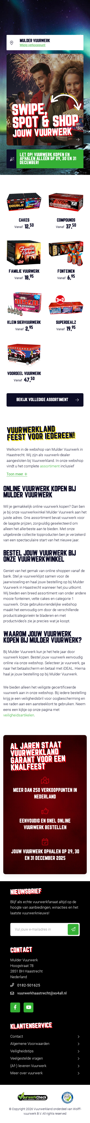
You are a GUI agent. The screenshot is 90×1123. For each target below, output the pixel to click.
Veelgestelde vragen (26, 1058)
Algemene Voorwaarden (29, 1043)
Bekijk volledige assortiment (42, 400)
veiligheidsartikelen (18, 715)
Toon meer (15, 474)
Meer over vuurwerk (26, 1073)
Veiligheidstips (22, 1051)
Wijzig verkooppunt (32, 45)
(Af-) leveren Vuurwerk (28, 1066)
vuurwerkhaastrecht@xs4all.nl (42, 993)
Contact (16, 1036)
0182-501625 (28, 985)
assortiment (50, 466)
